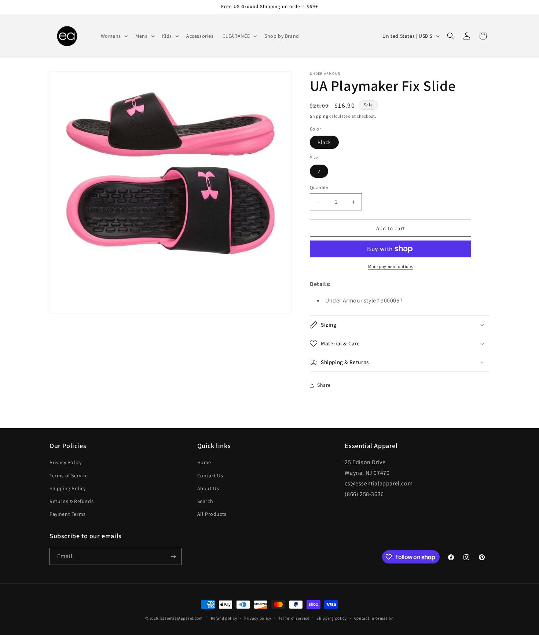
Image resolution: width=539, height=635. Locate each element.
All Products (212, 514)
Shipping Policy (68, 488)
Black (324, 142)
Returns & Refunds (72, 501)
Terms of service (293, 618)
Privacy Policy (65, 462)
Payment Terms (68, 514)
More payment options (390, 266)
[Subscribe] (173, 556)
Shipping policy (331, 618)
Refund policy (224, 618)
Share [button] (324, 385)
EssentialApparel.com (181, 618)
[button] (113, 36)
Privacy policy (257, 618)
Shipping (319, 116)
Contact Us (210, 475)
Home (204, 462)
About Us (208, 488)
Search (205, 501)
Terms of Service (69, 475)
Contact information (374, 618)
